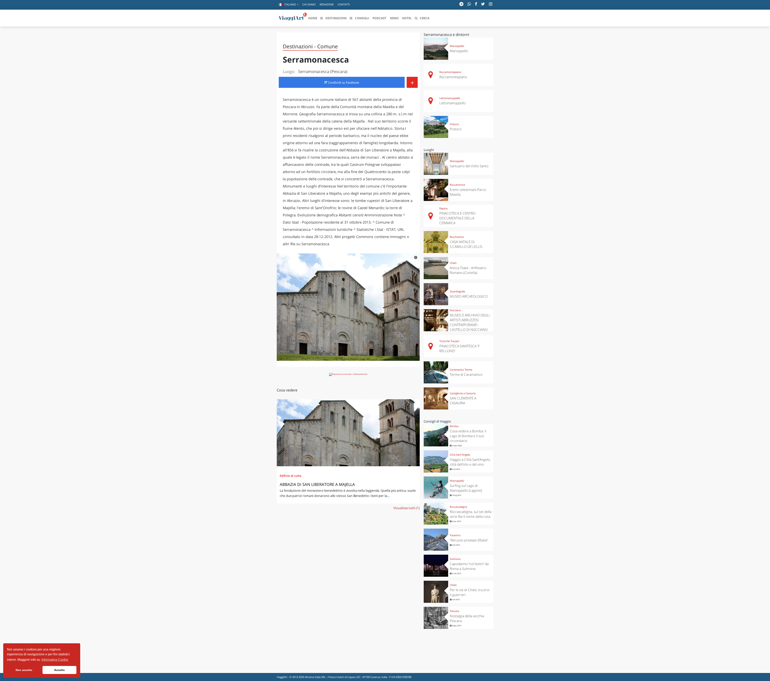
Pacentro (455, 535)
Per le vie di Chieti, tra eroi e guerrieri (469, 592)
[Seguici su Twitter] (483, 4)
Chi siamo (309, 4)
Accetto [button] (59, 670)
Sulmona (455, 559)
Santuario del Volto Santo (469, 166)
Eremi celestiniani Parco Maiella (468, 192)
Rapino (443, 208)
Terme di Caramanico (466, 374)
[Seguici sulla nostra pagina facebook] (476, 4)
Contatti (344, 4)
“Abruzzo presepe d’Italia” (469, 540)
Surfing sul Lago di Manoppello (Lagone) (466, 488)
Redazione (327, 4)
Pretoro (454, 124)
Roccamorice (457, 184)
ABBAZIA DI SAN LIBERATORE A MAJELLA (317, 484)
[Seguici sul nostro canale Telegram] (461, 4)
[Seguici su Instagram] (490, 4)
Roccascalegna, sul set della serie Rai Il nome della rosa (470, 514)
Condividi (343, 82)
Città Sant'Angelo (460, 454)
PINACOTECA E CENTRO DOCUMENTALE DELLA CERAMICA (457, 218)
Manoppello (457, 46)
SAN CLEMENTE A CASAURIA (463, 400)
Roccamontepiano (450, 72)
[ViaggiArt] (293, 18)
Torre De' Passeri (449, 341)
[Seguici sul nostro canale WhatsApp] (469, 4)
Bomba (454, 426)
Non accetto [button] (24, 670)
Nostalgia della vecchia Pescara (467, 618)
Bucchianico (457, 237)
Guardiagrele (457, 291)
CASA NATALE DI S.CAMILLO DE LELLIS (466, 244)
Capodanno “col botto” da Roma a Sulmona (469, 566)
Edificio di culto (290, 476)
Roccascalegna (458, 507)
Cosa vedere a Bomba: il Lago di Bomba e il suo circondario (468, 436)
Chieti (453, 263)
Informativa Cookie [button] (55, 659)
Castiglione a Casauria (463, 393)
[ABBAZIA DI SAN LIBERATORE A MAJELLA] (348, 432)
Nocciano (455, 310)
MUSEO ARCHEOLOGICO (469, 296)
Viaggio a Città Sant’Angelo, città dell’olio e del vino (470, 462)
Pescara (454, 611)
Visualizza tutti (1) (406, 508)
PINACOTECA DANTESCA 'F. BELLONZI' (459, 348)
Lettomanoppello (449, 98)
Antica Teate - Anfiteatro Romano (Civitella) (468, 270)
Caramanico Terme (461, 369)
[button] (288, 5)
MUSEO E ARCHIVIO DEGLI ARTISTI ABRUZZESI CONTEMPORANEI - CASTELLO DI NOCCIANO (470, 322)
